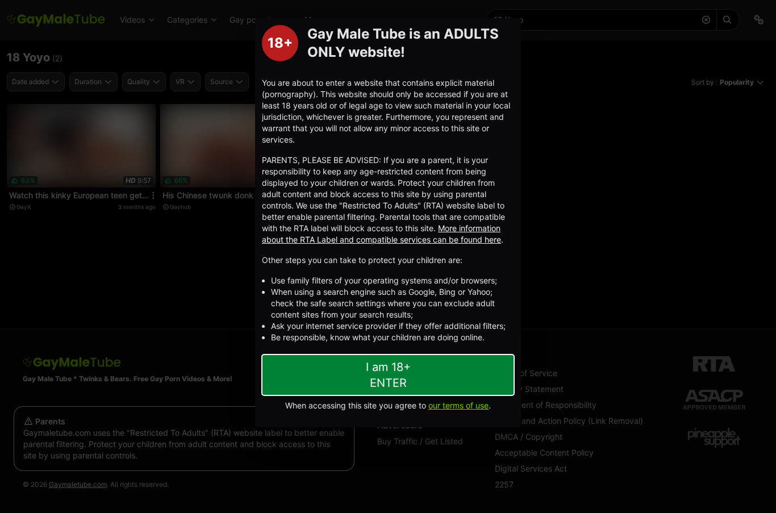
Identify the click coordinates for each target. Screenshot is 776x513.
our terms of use (458, 405)
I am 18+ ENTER (388, 375)
